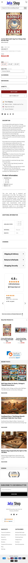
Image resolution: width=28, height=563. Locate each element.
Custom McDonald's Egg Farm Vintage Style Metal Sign (7, 340)
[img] (14, 282)
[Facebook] (2, 114)
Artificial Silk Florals (19, 532)
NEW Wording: (5, 80)
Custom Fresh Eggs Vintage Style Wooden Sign (21, 340)
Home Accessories (19, 544)
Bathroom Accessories (20, 534)
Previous (23, 320)
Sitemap (3, 549)
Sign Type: (6, 69)
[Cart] (26, 2)
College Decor (18, 539)
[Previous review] (2, 303)
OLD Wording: (5, 75)
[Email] (5, 114)
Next (26, 320)
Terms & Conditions (5, 532)
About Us (3, 537)
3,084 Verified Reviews (14, 284)
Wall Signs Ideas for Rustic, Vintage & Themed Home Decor (12, 384)
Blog (2, 546)
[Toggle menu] (2, 2)
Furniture (17, 542)
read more (4, 393)
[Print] (8, 114)
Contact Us (3, 539)
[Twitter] (10, 114)
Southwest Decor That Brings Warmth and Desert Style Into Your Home (12, 417)
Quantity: (4, 86)
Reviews (3, 542)
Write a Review (4, 42)
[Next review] (25, 303)
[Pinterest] (13, 114)
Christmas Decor (19, 537)
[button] (14, 355)
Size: (5, 62)
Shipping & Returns (5, 534)
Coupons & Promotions (6, 544)
